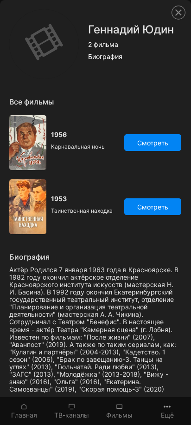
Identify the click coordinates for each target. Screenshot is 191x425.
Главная (24, 415)
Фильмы (119, 415)
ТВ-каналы (71, 415)
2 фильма (103, 44)
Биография (105, 56)
